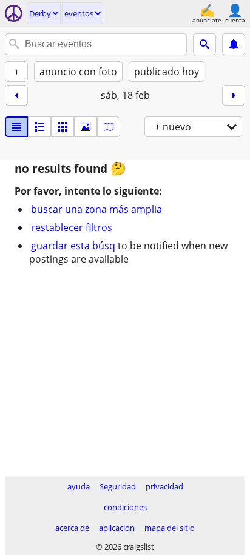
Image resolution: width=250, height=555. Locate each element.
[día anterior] (16, 95)
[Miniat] (39, 126)
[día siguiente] (233, 95)
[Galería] (85, 126)
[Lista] (16, 126)
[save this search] (233, 44)
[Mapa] (108, 126)
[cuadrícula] (62, 126)
